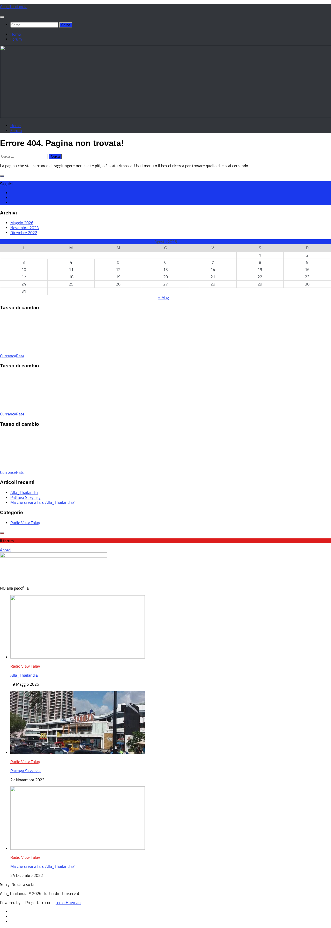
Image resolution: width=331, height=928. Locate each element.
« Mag (163, 297)
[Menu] (2, 17)
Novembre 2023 (24, 227)
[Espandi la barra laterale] (2, 176)
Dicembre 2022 (23, 232)
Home (15, 34)
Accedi (5, 549)
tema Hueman (68, 902)
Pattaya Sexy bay (25, 497)
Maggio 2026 (21, 222)
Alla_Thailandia (13, 6)
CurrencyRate (12, 355)
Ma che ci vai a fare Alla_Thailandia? (42, 502)
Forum (16, 39)
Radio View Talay (25, 522)
